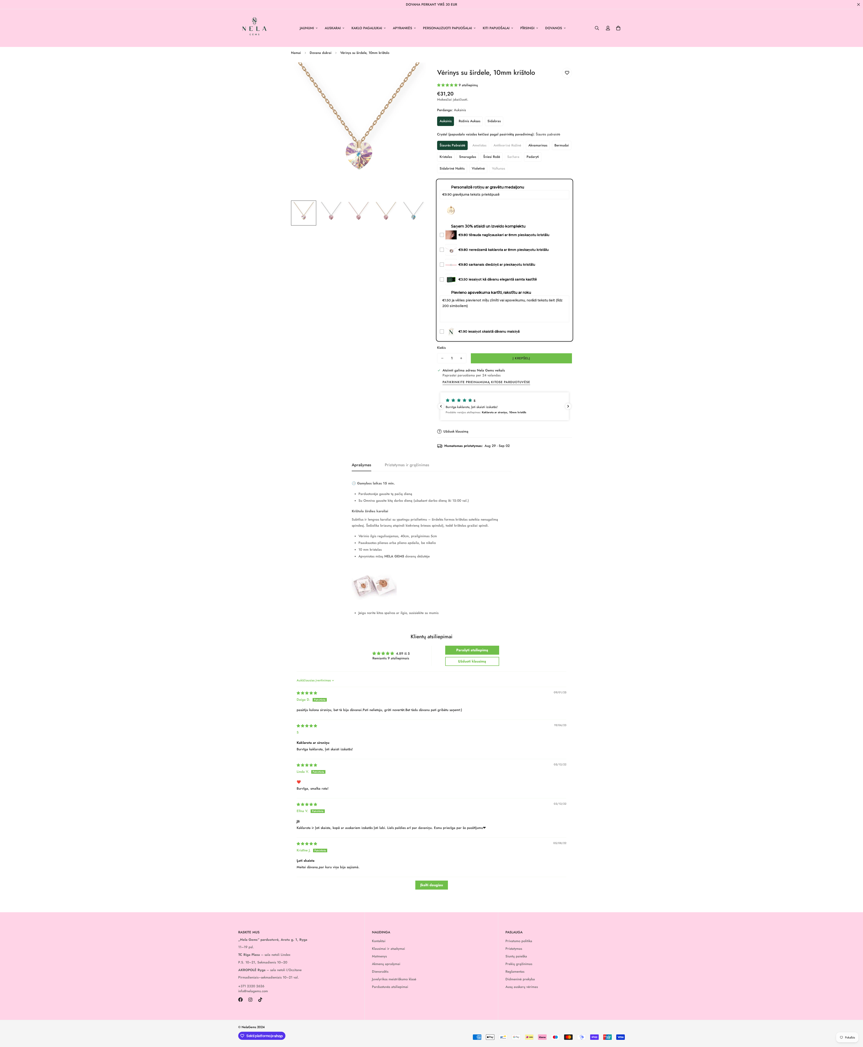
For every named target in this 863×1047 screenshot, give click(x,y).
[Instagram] (250, 999)
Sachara (513, 156)
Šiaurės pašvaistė (452, 145)
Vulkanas (498, 168)
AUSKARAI (333, 28)
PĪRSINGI (527, 28)
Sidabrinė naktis (452, 168)
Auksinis (446, 121)
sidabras (494, 121)
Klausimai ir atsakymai (388, 948)
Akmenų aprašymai (386, 963)
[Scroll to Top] (854, 1022)
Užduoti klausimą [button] (472, 661)
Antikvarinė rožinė (507, 145)
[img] (307, 693)
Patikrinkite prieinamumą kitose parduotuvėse (486, 382)
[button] (618, 28)
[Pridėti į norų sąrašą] (567, 73)
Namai (296, 52)
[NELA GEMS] (254, 28)
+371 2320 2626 (251, 986)
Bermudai (561, 145)
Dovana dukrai (320, 52)
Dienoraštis (380, 971)
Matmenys (379, 956)
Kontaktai (378, 941)
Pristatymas (513, 948)
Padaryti (533, 156)
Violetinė (478, 168)
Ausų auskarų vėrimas (521, 986)
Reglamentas (514, 971)
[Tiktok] (260, 999)
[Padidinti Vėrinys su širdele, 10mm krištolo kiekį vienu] (461, 358)
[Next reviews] (568, 406)
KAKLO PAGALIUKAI (366, 28)
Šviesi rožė (491, 156)
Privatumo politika (518, 941)
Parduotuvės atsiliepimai (390, 986)
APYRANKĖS (402, 28)
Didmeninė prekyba (520, 979)
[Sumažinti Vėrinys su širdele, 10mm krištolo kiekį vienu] (442, 358)
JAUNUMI (307, 28)
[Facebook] (240, 999)
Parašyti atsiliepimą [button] (472, 650)
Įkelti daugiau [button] (431, 885)
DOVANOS (553, 28)
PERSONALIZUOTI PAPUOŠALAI (447, 28)
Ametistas (479, 145)
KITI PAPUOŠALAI (496, 28)
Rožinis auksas (469, 121)
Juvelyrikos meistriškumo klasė (394, 979)
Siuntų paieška (516, 956)
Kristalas (446, 156)
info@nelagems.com (253, 991)
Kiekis (441, 347)
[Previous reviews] (441, 406)
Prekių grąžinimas (518, 963)
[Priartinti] (416, 72)
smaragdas (467, 156)
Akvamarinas (537, 145)
